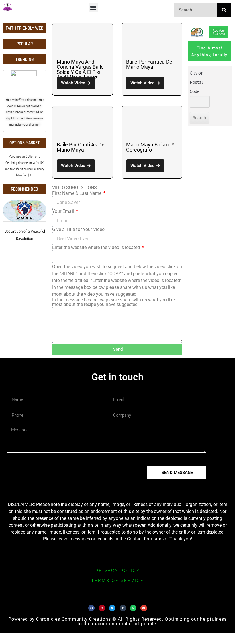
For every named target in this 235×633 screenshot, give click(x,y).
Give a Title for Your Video (78, 229)
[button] (93, 7)
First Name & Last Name (77, 193)
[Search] (224, 10)
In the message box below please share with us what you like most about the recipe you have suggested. (113, 302)
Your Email (63, 211)
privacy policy (117, 570)
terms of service (117, 580)
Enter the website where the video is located (96, 247)
